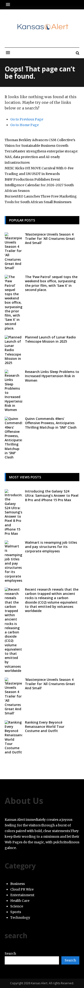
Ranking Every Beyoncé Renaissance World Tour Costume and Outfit (44, 726)
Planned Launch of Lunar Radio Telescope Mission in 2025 (50, 339)
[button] (9, 4)
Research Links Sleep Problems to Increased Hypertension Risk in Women (52, 375)
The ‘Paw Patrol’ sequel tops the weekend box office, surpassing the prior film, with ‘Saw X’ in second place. (51, 283)
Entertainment (22, 895)
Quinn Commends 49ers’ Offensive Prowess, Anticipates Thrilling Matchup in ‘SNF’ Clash (51, 422)
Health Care (19, 901)
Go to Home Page (24, 125)
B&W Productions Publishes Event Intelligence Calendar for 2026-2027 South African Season (39, 185)
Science (16, 906)
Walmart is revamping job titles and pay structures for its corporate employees (51, 546)
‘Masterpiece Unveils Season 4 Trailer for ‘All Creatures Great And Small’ (50, 238)
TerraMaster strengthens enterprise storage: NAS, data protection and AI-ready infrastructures (41, 157)
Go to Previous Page (26, 119)
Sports (15, 912)
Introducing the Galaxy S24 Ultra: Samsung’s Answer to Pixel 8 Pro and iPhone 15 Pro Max (51, 495)
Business (17, 884)
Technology (20, 917)
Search (10, 953)
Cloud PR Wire (22, 889)
